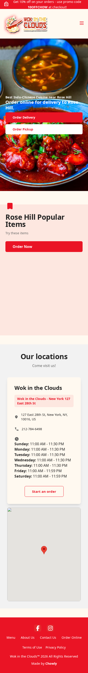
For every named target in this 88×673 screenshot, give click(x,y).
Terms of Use (32, 647)
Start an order (44, 491)
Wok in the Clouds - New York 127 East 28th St (43, 401)
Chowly (51, 663)
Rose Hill (64, 97)
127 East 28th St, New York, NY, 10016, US (44, 416)
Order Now (22, 246)
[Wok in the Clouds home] (26, 24)
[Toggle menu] (81, 23)
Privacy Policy (56, 647)
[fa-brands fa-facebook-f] (37, 628)
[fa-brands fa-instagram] (50, 628)
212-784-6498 (32, 429)
